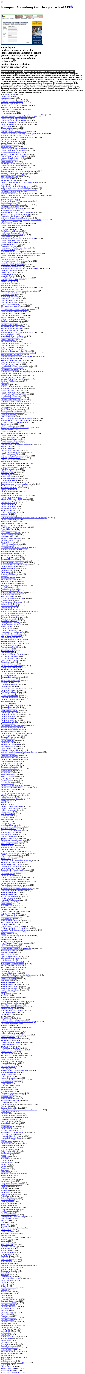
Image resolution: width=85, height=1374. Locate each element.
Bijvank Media (6, 1018)
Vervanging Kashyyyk (8, 263)
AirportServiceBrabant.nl (9, 619)
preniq (3, 1140)
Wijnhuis (4, 1355)
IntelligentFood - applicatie (9, 177)
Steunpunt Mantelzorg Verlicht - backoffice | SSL (17, 356)
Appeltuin (4, 1250)
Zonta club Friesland (7, 694)
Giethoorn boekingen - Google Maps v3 (14, 218)
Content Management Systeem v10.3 (13, 165)
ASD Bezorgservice (7, 341)
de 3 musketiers (6, 1338)
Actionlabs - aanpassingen (9, 480)
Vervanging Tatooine (8, 276)
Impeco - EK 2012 (7, 664)
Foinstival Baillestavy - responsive (12, 328)
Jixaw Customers (6, 904)
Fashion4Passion (6, 780)
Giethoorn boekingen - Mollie (10, 225)
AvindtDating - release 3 (9, 285)
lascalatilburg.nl (6, 1065)
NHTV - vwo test (6, 426)
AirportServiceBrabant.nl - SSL (11, 167)
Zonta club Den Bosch (8, 709)
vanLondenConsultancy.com (10, 465)
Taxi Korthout (5, 600)
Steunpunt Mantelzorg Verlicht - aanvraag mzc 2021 (18, 117)
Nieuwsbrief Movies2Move (10, 1136)
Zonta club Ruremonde (8, 491)
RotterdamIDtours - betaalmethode (12, 235)
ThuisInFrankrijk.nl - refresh (10, 443)
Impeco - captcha (6, 446)
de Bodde (4, 1025)
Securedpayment (6, 1267)
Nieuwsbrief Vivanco (8, 1233)
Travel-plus (4, 817)
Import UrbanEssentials (8, 774)
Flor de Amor (5, 1172)
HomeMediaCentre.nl (8, 754)
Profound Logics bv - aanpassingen (12, 208)
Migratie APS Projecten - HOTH (11, 499)
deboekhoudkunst (6, 128)
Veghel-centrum (6, 1333)
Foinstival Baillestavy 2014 (10, 450)
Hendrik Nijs (5, 1203)
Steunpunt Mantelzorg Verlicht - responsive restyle (17, 291)
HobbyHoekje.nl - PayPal (9, 437)
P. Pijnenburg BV (6, 358)
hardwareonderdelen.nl (8, 757)
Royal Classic (5, 1213)
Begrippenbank (6, 1344)
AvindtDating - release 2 (9, 289)
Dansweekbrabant (7, 1145)
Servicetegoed (5, 1271)
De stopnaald (5, 1243)
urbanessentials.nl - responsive (11, 355)
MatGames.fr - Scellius (8, 516)
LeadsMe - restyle (7, 416)
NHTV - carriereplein (8, 454)
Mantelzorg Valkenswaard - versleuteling (14, 173)
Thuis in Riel (5, 1327)
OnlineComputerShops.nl (9, 684)
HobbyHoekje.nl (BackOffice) (11, 467)
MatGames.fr (5, 536)
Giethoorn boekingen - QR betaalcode (13, 150)
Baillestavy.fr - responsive (9, 370)
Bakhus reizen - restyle (8, 862)
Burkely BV (5, 1157)
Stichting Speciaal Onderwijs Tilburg (13, 1217)
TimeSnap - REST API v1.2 (10, 345)
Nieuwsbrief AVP (6, 919)
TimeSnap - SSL (6, 373)
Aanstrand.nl (5, 589)
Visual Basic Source (7, 1370)
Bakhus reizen (5, 909)
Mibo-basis (4, 1235)
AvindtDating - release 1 (9, 297)
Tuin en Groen (5, 662)
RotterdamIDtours (7, 274)
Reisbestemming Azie (8, 638)
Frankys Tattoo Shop (8, 340)
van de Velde (5, 1280)
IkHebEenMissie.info (8, 819)
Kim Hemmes (5, 1211)
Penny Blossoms (6, 626)
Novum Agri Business (8, 503)
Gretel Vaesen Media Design (10, 1278)
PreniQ (3, 791)
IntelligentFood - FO (7, 199)
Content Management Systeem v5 (12, 1042)
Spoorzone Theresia (7, 1200)
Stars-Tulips (5, 1069)
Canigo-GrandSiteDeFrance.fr (11, 624)
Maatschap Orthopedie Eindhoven (12, 891)
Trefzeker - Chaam (7, 1252)
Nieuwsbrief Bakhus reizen (10, 887)
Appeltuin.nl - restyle (8, 724)
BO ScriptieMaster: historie (10, 306)
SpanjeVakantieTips (7, 814)
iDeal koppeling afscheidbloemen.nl (12, 964)
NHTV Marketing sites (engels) (11, 872)
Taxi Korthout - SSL (7, 169)
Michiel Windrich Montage (9, 838)
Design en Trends (6, 604)
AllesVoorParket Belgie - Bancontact (13, 654)
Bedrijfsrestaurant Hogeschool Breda (13, 1055)
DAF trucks (5, 1335)
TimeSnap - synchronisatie (9, 323)
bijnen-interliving (6, 1127)
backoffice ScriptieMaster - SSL (11, 360)
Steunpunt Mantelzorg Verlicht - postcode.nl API (17, 212)
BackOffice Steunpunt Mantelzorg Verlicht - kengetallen (19, 182)
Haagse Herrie (5, 1134)
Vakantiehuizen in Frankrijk (10, 634)
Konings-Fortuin (6, 1329)
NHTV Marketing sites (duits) (11, 855)
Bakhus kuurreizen (7, 868)
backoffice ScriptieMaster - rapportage (13, 366)
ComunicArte (5, 653)
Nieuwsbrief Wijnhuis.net (9, 1299)
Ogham (3, 1160)
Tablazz (3, 1222)
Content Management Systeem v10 (12, 265)
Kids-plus (4, 804)
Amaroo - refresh (6, 448)
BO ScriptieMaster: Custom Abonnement (14, 310)
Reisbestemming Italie (8, 609)
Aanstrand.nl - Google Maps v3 (11, 216)
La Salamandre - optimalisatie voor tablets (14, 548)
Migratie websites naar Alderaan (11, 666)
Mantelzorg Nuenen (7, 431)
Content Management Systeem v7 (12, 926)
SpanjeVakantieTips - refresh (10, 405)
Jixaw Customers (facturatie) (10, 312)
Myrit (2, 937)
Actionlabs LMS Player (8, 1072)
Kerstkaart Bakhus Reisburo (10, 722)
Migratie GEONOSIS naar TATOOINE (14, 154)
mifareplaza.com (6, 1097)
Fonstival (4, 1310)
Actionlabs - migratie (8, 469)
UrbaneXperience (6, 778)
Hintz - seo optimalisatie (9, 735)
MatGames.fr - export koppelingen (12, 501)
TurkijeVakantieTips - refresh (10, 409)
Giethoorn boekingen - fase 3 (10, 398)
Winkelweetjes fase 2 (8, 1067)
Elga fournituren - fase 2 (9, 711)
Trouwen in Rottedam (8, 1305)
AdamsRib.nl (5, 679)
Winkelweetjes (5, 1192)
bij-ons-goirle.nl (6, 941)
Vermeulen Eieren (7, 237)
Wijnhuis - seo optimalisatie (10, 947)
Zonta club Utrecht (7, 737)
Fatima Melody (6, 111)
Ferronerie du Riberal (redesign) (11, 977)
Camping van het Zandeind (10, 623)
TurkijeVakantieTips (7, 748)
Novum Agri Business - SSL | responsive (14, 261)
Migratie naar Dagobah (8, 531)
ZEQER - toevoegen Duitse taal (11, 422)
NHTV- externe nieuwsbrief (10, 967)
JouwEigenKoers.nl (7, 874)
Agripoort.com (5, 572)
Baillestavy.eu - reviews (8, 192)
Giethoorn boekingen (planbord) (11, 392)
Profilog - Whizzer (7, 1353)
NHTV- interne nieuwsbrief (10, 842)
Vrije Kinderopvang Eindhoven (11, 827)
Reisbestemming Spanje (8, 645)
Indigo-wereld (5, 1239)
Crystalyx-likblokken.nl (8, 574)
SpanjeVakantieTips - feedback (11, 705)
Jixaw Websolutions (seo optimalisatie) (13, 935)
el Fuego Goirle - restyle (9, 668)
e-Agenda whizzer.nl (7, 932)
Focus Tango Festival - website (11, 109)
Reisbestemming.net (7, 729)
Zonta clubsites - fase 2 (8, 759)
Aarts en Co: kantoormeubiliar (11, 1228)
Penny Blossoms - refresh (9, 441)
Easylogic (4, 1106)
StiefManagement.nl (7, 521)
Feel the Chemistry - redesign (10, 1020)
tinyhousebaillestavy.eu (8, 94)
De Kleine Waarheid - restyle (10, 401)
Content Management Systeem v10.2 (13, 175)
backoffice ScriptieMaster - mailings (12, 278)
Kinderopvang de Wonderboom (11, 632)
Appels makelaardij (7, 1245)
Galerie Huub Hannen (8, 1037)
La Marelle (4, 1177)
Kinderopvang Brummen (9, 1183)
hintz (2, 995)
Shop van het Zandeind (8, 615)
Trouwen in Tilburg (7, 1312)
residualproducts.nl (7, 162)
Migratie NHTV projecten (9, 789)
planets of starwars (7, 982)
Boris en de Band (6, 1258)
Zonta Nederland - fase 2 (9, 488)
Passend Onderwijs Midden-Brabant (13, 1001)
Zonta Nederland (6, 765)
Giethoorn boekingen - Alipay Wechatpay (14, 205)
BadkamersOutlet (6, 579)
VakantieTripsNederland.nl (9, 696)
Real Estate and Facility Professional (13, 928)
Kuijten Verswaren (7, 797)
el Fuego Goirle (6, 812)
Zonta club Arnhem (7, 718)
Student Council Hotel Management (12, 1132)
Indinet (3, 1241)
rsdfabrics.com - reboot (8, 100)
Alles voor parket (6, 1262)
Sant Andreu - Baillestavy (9, 1336)
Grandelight (5, 1076)
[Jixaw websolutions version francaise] (62, 71)
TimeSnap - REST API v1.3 (10, 338)
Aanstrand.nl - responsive (9, 298)
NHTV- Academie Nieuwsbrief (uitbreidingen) (16, 418)
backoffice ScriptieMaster (9, 396)
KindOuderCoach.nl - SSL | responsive (13, 252)
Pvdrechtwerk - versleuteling (10, 152)
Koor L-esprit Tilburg (8, 844)
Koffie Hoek (5, 1273)
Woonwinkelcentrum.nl (8, 508)
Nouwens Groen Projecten (9, 293)
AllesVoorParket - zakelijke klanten (12, 877)
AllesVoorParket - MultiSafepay (11, 486)
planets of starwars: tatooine (10, 984)
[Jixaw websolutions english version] (36, 71)
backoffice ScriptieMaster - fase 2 (12, 379)
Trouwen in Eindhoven (8, 1301)
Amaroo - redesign (7, 630)
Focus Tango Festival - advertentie (12, 102)
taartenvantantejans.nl (8, 846)
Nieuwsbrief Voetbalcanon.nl (10, 900)
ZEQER (3, 493)
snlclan (3, 1297)
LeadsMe (4, 576)
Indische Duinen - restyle (9, 143)
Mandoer (4, 1202)
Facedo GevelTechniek (8, 1095)
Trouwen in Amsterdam (8, 1306)
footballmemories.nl (7, 210)
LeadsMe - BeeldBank (8, 415)
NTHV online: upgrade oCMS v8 (12, 368)
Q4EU (3, 1286)
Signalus (3, 424)
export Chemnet (6, 1121)
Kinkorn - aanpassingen (8, 512)
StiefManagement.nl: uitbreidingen (12, 495)
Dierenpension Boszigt (8, 295)
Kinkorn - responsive (8, 347)
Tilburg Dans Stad (7, 1059)
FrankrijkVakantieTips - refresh (11, 407)
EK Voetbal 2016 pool (8, 330)
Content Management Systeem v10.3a (13, 120)
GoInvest (4, 1102)
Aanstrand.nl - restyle (8, 246)
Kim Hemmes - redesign (9, 478)
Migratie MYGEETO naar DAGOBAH (14, 105)
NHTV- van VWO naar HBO (11, 533)
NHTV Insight (5, 945)
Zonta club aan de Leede (9, 671)
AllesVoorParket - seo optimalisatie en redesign (16, 889)
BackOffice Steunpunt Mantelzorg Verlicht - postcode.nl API (21, 220)
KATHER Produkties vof (9, 907)
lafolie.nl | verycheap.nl (8, 319)
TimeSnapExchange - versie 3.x (11, 343)
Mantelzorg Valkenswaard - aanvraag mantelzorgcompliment (21, 133)
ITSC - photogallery (7, 1012)
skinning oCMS (6, 876)
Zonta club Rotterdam (8, 578)
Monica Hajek (5, 1331)
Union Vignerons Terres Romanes (12, 943)
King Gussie (5, 1254)
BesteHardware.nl (7, 761)
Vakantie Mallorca (7, 784)
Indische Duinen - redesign (9, 1003)
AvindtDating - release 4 (9, 283)
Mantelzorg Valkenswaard (9, 257)
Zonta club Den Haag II (8, 716)
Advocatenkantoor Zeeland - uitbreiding (14, 564)
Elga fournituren (6, 939)
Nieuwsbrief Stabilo (7, 1209)
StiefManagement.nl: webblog (11, 458)
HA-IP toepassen (6, 126)
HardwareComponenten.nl (9, 698)
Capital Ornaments (7, 1074)
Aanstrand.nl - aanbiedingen (10, 197)
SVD (2, 1359)
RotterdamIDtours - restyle (9, 244)
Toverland (4, 1226)
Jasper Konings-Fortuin (8, 1318)
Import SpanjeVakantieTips (10, 769)
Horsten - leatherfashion (8, 1078)
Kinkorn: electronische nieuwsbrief (12, 267)
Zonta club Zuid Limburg (9, 677)
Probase (3, 1168)
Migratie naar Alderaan (8, 555)
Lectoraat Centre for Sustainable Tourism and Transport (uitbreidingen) (24, 518)
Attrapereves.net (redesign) (9, 1093)
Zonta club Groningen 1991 (10, 714)
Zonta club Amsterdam (8, 583)
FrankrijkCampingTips (8, 727)
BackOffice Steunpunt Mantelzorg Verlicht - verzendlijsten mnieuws (23, 195)
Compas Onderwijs (7, 1052)
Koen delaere (5, 1248)
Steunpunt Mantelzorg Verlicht (11, 847)
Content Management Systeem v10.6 (13, 119)
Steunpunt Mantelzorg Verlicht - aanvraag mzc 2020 (18, 137)
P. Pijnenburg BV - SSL (8, 160)
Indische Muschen (7, 334)
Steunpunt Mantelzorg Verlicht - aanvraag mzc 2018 (18, 238)
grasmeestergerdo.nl (7, 147)
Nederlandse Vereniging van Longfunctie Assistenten (18, 975)
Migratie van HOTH (7, 505)
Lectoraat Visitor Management (11, 1027)
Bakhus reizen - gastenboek (10, 744)
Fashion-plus (5, 816)
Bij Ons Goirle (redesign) (9, 879)
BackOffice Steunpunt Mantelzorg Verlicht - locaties (18, 253)
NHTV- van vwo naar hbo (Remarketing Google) (17, 433)
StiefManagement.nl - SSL (9, 280)
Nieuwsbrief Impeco (7, 551)
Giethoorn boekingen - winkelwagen (13, 242)
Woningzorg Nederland (8, 883)
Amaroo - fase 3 (6, 859)
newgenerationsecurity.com (10, 1100)
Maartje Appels (6, 1224)
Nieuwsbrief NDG (7, 1158)
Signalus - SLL (6, 222)
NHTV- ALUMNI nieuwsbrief (11, 831)
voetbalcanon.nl (6, 960)
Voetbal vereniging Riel (8, 1325)
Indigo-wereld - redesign (9, 482)
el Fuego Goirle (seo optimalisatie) (12, 799)
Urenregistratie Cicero (8, 1179)
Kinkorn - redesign (7, 857)
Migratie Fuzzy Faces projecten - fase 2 (14, 787)
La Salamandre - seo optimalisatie (12, 962)
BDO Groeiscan (6, 1350)
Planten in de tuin (6, 628)
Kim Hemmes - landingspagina (11, 233)
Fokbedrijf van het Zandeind (10, 1048)
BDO (2, 1365)
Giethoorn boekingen (8, 497)
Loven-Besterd (6, 686)
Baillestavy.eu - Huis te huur (10, 207)
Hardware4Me (5, 608)
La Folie (3, 1282)
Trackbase (4, 1290)
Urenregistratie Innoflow (9, 1117)
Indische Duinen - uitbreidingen (11, 917)
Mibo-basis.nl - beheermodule (10, 1054)
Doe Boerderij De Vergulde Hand (12, 726)
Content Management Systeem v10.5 (13, 148)
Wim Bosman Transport (8, 1351)
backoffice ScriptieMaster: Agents (12, 326)
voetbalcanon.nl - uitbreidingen (11, 866)
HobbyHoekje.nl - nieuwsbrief (11, 460)
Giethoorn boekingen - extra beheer (12, 351)
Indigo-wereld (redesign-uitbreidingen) (13, 853)
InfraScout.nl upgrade (8, 104)
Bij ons (3, 184)
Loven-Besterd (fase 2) (8, 1143)
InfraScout (4, 383)
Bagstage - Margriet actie (9, 969)
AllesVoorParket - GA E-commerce (12, 673)
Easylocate (4, 1263)
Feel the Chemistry (7, 1162)
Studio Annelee (6, 1232)
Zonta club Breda (6, 707)
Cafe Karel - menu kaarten (9, 321)
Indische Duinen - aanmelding (11, 896)
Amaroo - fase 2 (6, 913)
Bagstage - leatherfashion (9, 1108)
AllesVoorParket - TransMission (11, 452)
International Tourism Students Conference (15, 1070)
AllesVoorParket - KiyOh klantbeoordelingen (15, 611)
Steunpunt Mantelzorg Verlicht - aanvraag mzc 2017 (18, 287)
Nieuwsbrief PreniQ (7, 1082)
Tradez (3, 1295)
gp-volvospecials (6, 1119)
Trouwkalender (6, 1024)
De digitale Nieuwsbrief (8, 1288)
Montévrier (4, 649)
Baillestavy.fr (5, 1040)
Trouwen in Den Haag (8, 1247)
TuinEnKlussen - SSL (8, 231)
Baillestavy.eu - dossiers (8, 180)
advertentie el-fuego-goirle (9, 756)
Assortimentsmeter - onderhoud (11, 920)
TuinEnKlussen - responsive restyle (12, 413)
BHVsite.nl (4, 703)
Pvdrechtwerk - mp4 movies (10, 145)
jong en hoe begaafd (7, 594)
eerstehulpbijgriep (6, 475)
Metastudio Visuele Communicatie (12, 1080)
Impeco (3, 802)
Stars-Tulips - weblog (8, 1005)
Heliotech (4, 1188)
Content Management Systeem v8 (12, 463)
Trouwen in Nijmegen (8, 1115)
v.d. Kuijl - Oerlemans (8, 898)
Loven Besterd (5, 1181)
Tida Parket (4, 1256)
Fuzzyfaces (4, 1316)
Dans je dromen (6, 1218)
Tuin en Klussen (6, 971)
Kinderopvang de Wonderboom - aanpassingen (16, 371)
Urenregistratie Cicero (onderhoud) (12, 881)
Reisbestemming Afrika (8, 641)
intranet (3, 992)
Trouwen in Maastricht (8, 1303)
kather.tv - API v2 (6, 272)
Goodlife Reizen (6, 203)
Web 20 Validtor (6, 1260)
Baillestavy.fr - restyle (8, 669)
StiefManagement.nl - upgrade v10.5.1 (13, 132)
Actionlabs (4, 1275)
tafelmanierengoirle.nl (8, 836)
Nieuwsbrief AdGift (7, 553)
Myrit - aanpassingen (8, 557)
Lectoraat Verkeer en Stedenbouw (12, 1050)
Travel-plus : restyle (7, 739)
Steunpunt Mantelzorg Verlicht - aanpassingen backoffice (19, 268)
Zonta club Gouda (7, 720)
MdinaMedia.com (6, 510)
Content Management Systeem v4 (12, 1237)
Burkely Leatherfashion (8, 1151)
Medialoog (4, 1323)
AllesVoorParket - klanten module (12, 598)
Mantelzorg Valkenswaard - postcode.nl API (15, 214)
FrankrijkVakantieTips (8, 746)
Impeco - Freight (6, 461)
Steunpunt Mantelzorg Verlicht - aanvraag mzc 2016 (18, 332)
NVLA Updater (6, 954)
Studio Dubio (5, 1112)
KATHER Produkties (8, 1368)
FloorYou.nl (5, 823)
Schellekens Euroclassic (8, 1215)
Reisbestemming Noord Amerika (11, 639)
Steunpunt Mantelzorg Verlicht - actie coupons (16, 420)
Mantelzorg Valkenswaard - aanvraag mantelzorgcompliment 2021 (22, 115)
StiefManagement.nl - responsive (11, 375)
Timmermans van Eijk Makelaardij (12, 1035)
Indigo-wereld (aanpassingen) (10, 681)
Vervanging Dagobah (8, 270)
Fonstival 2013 (6, 529)
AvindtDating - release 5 (9, 259)
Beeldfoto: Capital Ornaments (10, 1173)
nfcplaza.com (5, 1125)
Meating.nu (4, 514)
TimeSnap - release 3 (8, 349)
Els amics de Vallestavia (8, 1104)
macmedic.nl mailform (8, 950)
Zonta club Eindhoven (8, 566)
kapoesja (4, 490)
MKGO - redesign (7, 1046)
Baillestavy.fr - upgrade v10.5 (10, 139)
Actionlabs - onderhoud (8, 549)
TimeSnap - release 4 (8, 302)
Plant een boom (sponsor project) (11, 885)
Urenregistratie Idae (7, 1123)
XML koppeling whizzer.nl (10, 922)
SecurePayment (6, 701)
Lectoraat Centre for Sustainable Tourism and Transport (19, 752)
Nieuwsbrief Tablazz (7, 905)
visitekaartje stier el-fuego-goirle (11, 808)
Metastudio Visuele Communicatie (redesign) (15, 930)
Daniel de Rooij (6, 1230)
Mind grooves (5, 1220)
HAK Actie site (6, 849)
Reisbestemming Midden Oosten (11, 602)
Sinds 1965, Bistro (7, 1198)
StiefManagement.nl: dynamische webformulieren (17, 445)
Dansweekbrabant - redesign (10, 1044)
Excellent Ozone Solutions (9, 660)
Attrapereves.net (6, 1308)
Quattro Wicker (6, 1085)
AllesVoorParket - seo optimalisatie (12, 613)
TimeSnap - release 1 (8, 377)
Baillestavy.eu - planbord (9, 141)
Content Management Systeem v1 (12, 1363)
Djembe (3, 1155)
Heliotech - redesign (7, 952)
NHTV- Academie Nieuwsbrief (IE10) (13, 394)
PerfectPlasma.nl (6, 771)
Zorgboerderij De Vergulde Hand (12, 870)
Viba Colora (5, 1089)
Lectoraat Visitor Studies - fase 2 (11, 911)
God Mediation (6, 999)
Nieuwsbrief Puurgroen (8, 1063)
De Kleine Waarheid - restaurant (11, 851)
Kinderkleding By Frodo (9, 621)
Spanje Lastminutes (7, 776)
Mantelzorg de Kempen (8, 525)
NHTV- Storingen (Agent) (9, 544)
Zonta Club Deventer (8, 699)
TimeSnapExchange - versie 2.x (11, 362)
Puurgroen (4, 1170)
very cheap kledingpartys (9, 973)
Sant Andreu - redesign (8, 997)
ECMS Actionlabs (7, 1149)
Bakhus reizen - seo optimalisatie (11, 840)
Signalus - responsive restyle (10, 317)
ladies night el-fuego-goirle (9, 750)
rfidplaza (4, 1164)
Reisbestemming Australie (9, 606)
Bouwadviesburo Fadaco (9, 439)
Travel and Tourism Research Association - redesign (18, 1022)
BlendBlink (4, 1029)
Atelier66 (4, 1196)
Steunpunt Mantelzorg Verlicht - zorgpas (14, 308)
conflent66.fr (5, 980)
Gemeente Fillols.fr (7, 130)
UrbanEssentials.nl (7, 825)
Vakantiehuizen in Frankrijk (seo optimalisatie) (16, 949)
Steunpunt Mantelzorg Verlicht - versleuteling (15, 171)
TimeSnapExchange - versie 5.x (11, 315)
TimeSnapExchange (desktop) (11, 400)
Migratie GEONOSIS (8, 250)
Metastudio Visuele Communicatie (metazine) (16, 861)
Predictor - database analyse (10, 1039)
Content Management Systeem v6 (12, 1007)
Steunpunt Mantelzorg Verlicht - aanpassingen (16, 561)
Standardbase (5, 1346)
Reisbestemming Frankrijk (9, 647)
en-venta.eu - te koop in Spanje (11, 135)
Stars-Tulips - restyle (7, 596)
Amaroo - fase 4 (6, 763)
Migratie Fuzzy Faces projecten (11, 538)
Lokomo (3, 1166)
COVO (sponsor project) (9, 915)
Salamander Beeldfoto (8, 1061)
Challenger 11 (5, 924)
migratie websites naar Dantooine (12, 593)
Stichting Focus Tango (8, 107)
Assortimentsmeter (7, 1098)
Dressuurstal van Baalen (9, 1348)
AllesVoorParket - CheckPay (10, 658)
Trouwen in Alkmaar (7, 1113)
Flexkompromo (6, 430)
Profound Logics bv (7, 473)
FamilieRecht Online (7, 388)
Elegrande (4, 1087)
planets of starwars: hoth (9, 986)
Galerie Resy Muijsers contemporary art (14, 1265)
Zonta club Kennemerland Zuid (11, 733)
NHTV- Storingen (7, 546)
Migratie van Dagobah (8, 506)
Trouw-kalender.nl (7, 1014)
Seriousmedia (5, 1175)
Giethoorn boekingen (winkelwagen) (13, 456)
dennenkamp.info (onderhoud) (11, 585)
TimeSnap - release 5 (8, 300)
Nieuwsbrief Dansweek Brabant (11, 1138)
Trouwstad (4, 1314)
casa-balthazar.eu (6, 98)
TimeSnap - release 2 (8, 364)
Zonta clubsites (6, 767)
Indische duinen (6, 1291)
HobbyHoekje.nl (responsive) (10, 304)
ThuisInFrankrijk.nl (7, 124)
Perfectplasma (5, 1293)
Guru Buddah (5, 1091)
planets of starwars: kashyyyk (10, 988)
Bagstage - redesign (7, 1031)
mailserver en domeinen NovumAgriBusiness (16, 188)
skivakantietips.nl (6, 570)
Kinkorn (3, 1284)
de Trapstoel (5, 675)
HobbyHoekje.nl (6, 476)
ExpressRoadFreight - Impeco (10, 390)
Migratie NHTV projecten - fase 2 (12, 786)
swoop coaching (6, 113)
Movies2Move (5, 1128)
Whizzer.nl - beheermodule (9, 1057)
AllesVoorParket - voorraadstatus (11, 793)
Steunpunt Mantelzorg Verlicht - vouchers (14, 484)
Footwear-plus (5, 782)
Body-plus (4, 821)
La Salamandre (6, 1277)
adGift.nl (4, 587)
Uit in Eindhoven (6, 1361)
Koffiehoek (4, 683)
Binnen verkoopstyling (8, 979)
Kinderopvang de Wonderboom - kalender (15, 428)
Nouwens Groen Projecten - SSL (11, 158)
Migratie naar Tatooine (8, 471)
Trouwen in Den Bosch (8, 1321)
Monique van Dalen (7, 742)
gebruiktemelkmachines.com (10, 958)
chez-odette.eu (5, 96)
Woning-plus (5, 801)
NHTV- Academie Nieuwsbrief (11, 688)
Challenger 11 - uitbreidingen (10, 617)
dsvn (2, 1016)
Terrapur (3, 1084)
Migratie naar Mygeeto (8, 534)
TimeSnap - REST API (8, 381)
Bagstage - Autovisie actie (9, 965)
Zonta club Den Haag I (8, 651)
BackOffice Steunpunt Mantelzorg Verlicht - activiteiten (19, 190)
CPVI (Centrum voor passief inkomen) (13, 527)
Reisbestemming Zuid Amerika (11, 643)
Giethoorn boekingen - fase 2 (10, 435)
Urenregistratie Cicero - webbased (12, 336)
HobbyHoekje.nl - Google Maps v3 (12, 223)
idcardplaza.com (6, 1130)
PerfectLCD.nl (5, 772)
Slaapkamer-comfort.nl (8, 581)
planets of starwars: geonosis (10, 894)
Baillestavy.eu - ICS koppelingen (11, 163)
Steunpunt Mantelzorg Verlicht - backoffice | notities (18, 353)
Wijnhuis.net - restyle (8, 540)
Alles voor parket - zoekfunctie (11, 1010)
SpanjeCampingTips (7, 712)
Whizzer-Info (5, 902)
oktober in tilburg (6, 1142)
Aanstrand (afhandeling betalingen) (12, 403)
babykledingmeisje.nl (8, 568)
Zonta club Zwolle (7, 690)
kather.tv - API (5, 282)
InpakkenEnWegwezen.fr (9, 122)
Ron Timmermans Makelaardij (11, 1185)
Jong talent (4, 1187)
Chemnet (4, 1342)
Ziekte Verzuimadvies (8, 1194)
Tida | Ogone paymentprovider (11, 636)
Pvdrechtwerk (5, 229)
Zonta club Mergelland (8, 559)
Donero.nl (4, 385)
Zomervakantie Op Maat (9, 411)
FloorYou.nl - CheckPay (9, 656)
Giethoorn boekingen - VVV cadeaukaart (14, 201)
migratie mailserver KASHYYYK (12, 563)
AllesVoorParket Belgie (8, 692)
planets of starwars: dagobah (10, 892)
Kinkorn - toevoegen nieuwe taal (11, 386)
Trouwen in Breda (7, 1320)
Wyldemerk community (8, 1147)
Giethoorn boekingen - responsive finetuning (15, 255)
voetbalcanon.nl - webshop (9, 834)
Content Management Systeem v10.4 (13, 156)
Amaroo (3, 934)
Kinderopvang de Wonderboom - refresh (14, 248)
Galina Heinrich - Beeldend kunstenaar (13, 186)
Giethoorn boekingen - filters (10, 240)
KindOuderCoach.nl (7, 832)
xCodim (3, 1269)
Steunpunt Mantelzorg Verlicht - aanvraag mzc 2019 (18, 193)
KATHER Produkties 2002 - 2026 (13, 1372)
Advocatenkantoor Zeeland (10, 591)
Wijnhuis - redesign (7, 1009)
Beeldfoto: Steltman (7, 1153)
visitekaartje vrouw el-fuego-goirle (12, 806)
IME (2, 1340)
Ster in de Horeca (6, 542)
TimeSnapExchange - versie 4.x (11, 325)
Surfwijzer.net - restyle (8, 731)
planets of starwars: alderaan (10, 990)
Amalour (4, 1205)
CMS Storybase (6, 1366)
